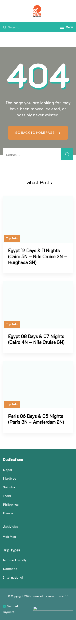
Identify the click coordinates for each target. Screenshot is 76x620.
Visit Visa (9, 537)
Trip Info (12, 238)
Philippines (11, 504)
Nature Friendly (15, 560)
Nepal (7, 470)
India (7, 496)
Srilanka (9, 487)
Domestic (10, 569)
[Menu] (62, 27)
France (8, 513)
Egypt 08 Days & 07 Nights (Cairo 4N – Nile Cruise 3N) (36, 339)
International (13, 577)
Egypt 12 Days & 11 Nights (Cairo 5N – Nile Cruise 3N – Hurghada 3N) (37, 256)
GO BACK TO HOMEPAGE (35, 132)
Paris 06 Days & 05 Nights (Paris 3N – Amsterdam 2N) (36, 419)
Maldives (9, 478)
